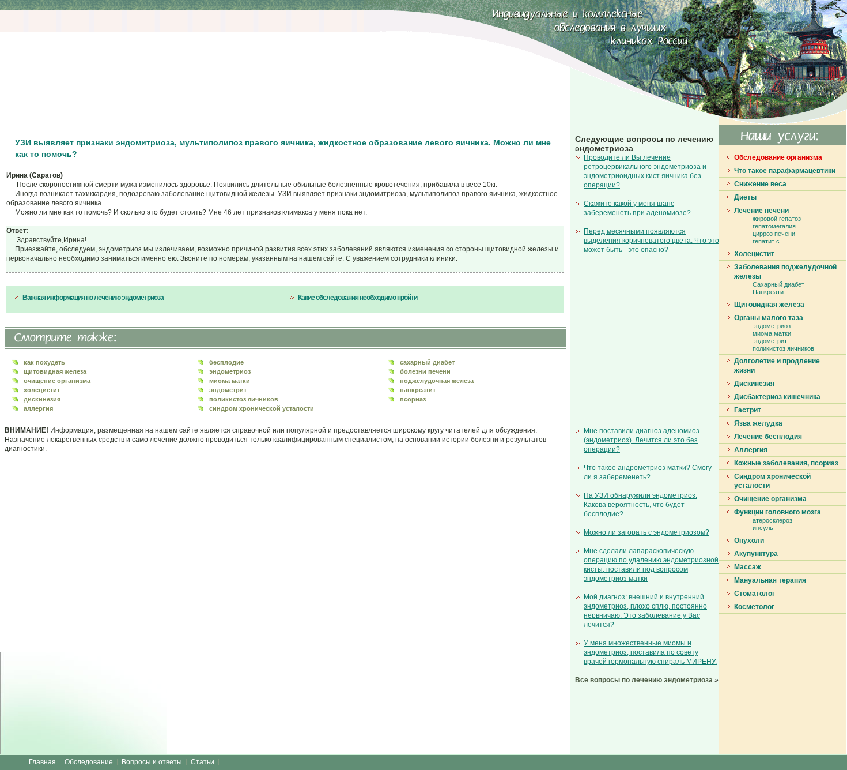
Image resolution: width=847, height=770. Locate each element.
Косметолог (754, 607)
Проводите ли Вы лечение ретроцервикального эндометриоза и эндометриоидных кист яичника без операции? (645, 171)
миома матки (772, 333)
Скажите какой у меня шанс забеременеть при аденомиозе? (637, 208)
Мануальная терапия (770, 580)
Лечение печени (761, 210)
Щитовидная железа (769, 305)
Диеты (745, 197)
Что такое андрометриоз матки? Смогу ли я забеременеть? (648, 472)
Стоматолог (754, 593)
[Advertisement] (216, 69)
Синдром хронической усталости (772, 481)
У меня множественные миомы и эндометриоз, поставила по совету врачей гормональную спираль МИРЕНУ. (650, 652)
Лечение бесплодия (768, 437)
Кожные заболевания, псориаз (786, 463)
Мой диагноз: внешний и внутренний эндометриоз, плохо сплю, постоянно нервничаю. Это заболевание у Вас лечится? (645, 611)
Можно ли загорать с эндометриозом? (646, 532)
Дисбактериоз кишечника (777, 397)
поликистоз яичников (783, 348)
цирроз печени (774, 233)
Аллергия (750, 450)
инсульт (764, 527)
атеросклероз (772, 520)
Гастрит (747, 410)
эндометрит (770, 340)
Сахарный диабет (778, 284)
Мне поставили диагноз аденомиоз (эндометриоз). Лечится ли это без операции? (641, 440)
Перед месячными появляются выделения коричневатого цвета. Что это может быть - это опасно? (651, 240)
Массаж (747, 567)
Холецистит (754, 254)
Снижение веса (760, 184)
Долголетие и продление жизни (777, 365)
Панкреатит (769, 291)
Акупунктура (756, 554)
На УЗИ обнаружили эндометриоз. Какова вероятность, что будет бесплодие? (640, 504)
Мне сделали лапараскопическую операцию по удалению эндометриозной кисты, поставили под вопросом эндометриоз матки (651, 565)
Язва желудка (758, 423)
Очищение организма (770, 499)
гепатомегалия (774, 226)
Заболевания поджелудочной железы (785, 271)
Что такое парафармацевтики (784, 171)
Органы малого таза (768, 318)
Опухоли (749, 540)
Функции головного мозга (777, 512)
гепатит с (766, 241)
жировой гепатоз (777, 218)
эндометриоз (772, 325)
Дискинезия (754, 384)
